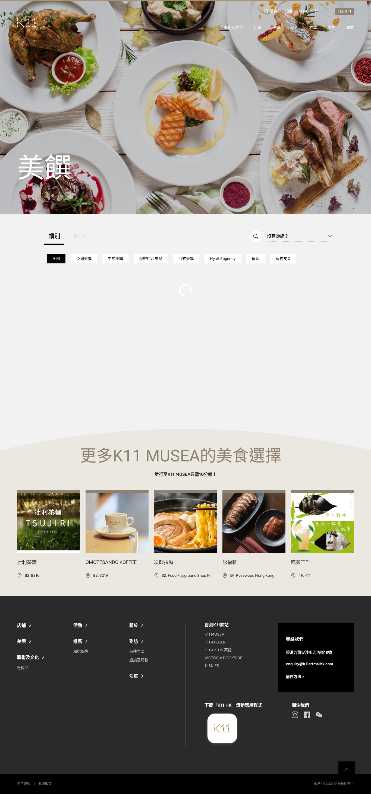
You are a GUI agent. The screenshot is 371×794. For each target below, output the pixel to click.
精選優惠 (81, 651)
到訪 (331, 27)
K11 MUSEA (214, 634)
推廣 (313, 27)
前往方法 (136, 651)
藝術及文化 (233, 27)
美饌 (276, 27)
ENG (305, 11)
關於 (350, 27)
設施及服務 (138, 660)
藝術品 (23, 667)
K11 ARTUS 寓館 (218, 650)
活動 (294, 27)
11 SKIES (212, 666)
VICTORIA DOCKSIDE (223, 658)
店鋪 (258, 27)
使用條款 (23, 784)
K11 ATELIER (215, 642)
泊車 (289, 11)
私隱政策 (45, 784)
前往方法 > (295, 676)
